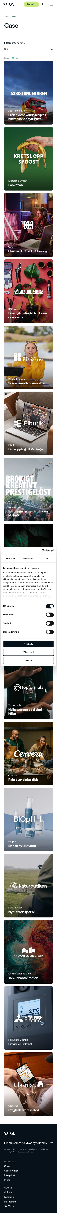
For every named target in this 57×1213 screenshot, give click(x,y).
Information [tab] (28, 558)
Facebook (9, 1197)
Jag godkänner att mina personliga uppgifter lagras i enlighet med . (28, 1150)
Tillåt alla (28, 644)
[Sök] (44, 4)
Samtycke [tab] (10, 558)
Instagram (10, 1201)
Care (7, 1166)
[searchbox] (28, 49)
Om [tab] (46, 558)
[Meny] (51, 4)
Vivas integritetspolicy (25, 1152)
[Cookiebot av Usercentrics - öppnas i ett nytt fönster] (42, 551)
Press (7, 1180)
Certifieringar (12, 1170)
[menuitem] (44, 4)
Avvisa (28, 660)
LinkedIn (8, 1192)
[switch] (50, 615)
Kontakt (31, 4)
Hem (6, 17)
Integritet (9, 1175)
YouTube (9, 1206)
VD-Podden (10, 1161)
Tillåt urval (29, 652)
